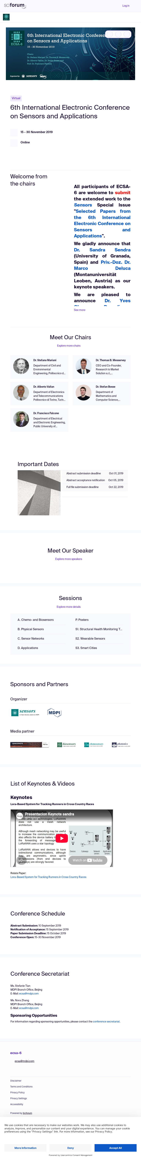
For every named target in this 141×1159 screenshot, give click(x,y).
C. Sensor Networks (31, 638)
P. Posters (81, 620)
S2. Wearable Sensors (90, 638)
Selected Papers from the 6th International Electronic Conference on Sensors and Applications (102, 223)
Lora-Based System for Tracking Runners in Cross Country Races (48, 877)
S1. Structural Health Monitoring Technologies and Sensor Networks (99, 629)
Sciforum (27, 1113)
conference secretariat (106, 1021)
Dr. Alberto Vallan (43, 387)
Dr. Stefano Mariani (44, 360)
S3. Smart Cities (86, 648)
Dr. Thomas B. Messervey (111, 360)
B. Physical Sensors (31, 629)
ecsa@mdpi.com (29, 993)
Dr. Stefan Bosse (105, 387)
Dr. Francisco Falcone (46, 413)
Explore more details (69, 607)
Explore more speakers (68, 559)
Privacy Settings (18, 1099)
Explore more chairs (68, 346)
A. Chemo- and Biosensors (36, 620)
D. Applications (28, 648)
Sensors (83, 205)
